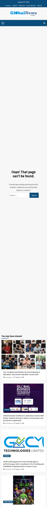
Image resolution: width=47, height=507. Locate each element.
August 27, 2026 (20, 377)
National (22, 5)
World (39, 5)
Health (14, 5)
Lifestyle (6, 366)
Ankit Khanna (9, 377)
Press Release (31, 5)
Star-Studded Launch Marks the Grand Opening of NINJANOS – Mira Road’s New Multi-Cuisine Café (21, 373)
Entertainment (8, 502)
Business (7, 456)
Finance (8, 5)
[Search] (44, 23)
